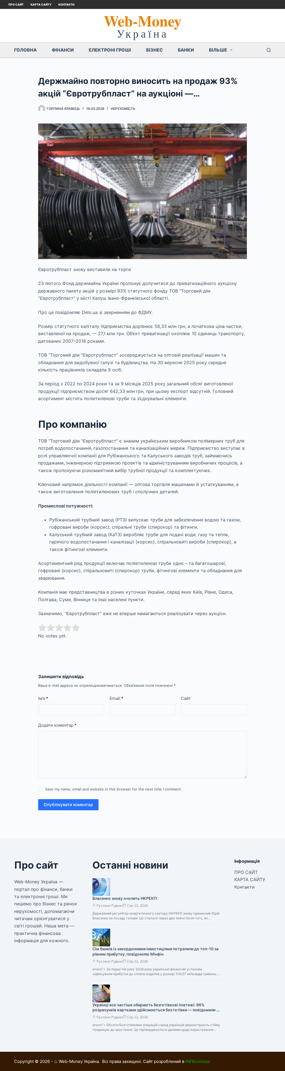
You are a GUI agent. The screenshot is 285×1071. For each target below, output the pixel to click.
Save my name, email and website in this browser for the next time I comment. (113, 789)
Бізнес (154, 50)
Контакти (66, 4)
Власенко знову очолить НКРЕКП (124, 898)
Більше (218, 50)
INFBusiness (197, 1061)
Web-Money (142, 21)
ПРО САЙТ (16, 4)
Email (116, 698)
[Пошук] (269, 50)
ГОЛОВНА (25, 50)
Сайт (186, 698)
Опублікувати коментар (68, 804)
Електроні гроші (110, 50)
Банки (186, 50)
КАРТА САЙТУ (41, 4)
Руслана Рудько (110, 905)
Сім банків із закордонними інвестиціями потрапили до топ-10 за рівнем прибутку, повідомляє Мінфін (155, 951)
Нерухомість (123, 109)
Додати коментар (57, 725)
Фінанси (63, 50)
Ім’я (43, 698)
